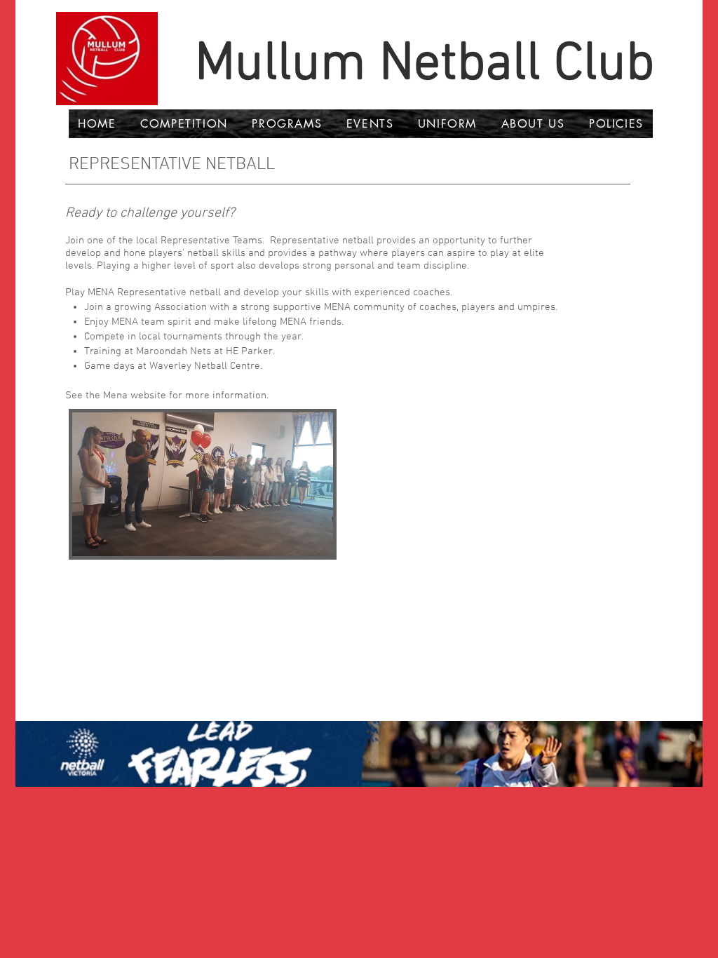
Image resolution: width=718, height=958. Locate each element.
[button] (184, 123)
